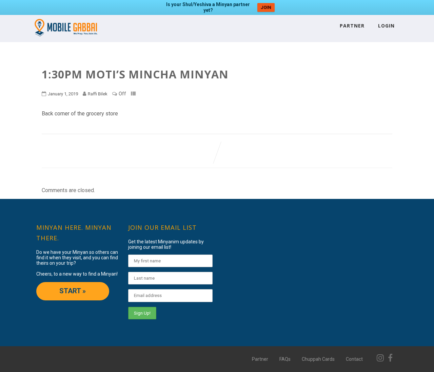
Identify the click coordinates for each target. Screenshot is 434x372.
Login (386, 25)
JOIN (266, 7)
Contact (354, 359)
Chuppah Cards (318, 359)
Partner (352, 25)
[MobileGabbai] (66, 39)
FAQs (285, 359)
